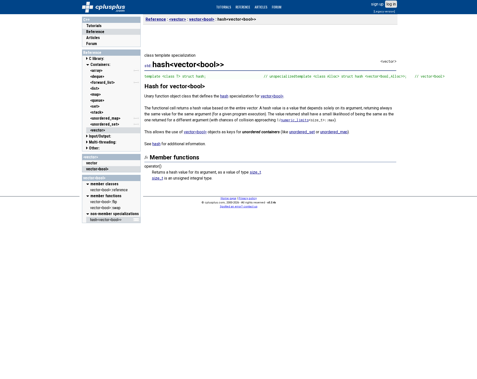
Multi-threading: (102, 142)
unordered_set (302, 132)
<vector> (90, 157)
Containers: (100, 64)
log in (391, 4)
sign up (377, 4)
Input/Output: (100, 136)
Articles (93, 37)
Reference (95, 31)
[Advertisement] (111, 300)
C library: (96, 58)
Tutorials (94, 25)
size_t (255, 172)
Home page (228, 198)
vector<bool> (94, 178)
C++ (86, 19)
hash (224, 96)
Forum (91, 43)
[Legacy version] (384, 11)
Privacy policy (247, 198)
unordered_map (334, 132)
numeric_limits (295, 120)
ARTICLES (261, 6)
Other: (94, 148)
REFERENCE (243, 6)
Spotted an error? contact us (238, 206)
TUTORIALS (223, 6)
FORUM (276, 6)
